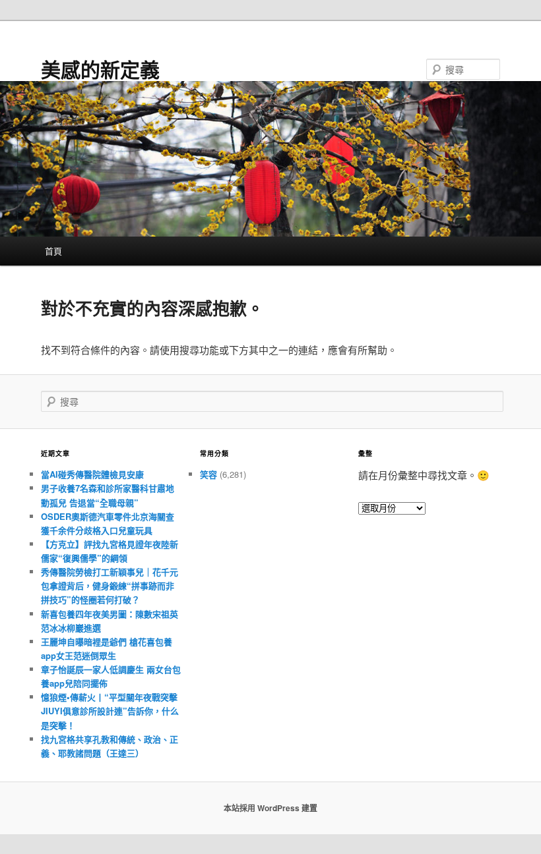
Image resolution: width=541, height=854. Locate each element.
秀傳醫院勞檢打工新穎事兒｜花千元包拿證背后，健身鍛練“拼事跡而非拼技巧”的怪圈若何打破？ (109, 585)
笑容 (208, 474)
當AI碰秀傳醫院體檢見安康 (92, 474)
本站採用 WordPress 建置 (270, 808)
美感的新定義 (100, 69)
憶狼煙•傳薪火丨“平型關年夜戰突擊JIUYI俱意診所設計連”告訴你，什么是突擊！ (110, 711)
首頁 (53, 250)
